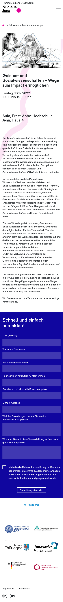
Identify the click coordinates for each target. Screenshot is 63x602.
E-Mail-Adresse (11, 402)
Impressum (8, 588)
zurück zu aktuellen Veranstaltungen (25, 25)
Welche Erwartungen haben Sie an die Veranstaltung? (24, 418)
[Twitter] (12, 595)
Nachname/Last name (15, 362)
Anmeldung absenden (31, 490)
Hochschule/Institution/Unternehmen (23, 375)
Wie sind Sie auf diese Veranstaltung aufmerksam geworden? (30, 441)
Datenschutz (23, 588)
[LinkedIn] (5, 595)
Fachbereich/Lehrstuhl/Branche (25, 389)
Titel (9, 335)
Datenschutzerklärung (34, 467)
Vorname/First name (13, 349)
